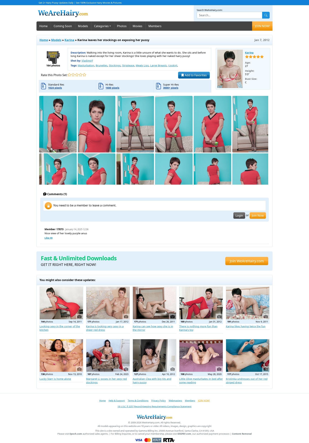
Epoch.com (76, 433)
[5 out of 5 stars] (84, 74)
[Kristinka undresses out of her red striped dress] (247, 355)
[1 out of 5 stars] (69, 74)
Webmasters (175, 400)
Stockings (115, 65)
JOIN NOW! (262, 26)
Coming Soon (63, 26)
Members (154, 26)
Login (239, 215)
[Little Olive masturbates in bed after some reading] (201, 355)
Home (43, 26)
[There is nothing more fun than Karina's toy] (201, 303)
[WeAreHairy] (154, 417)
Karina (69, 40)
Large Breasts (158, 65)
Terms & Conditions (138, 400)
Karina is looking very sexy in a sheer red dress (105, 328)
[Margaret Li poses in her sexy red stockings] (108, 355)
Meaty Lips (142, 65)
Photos (122, 26)
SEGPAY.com (184, 433)
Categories (101, 26)
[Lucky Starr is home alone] (61, 355)
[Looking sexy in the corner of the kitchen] (61, 303)
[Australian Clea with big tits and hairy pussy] (154, 355)
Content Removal (242, 433)
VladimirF (87, 60)
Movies (137, 26)
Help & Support (117, 400)
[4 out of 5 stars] (80, 74)
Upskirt (172, 65)
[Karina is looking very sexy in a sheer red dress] (108, 303)
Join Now (258, 215)
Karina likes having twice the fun (245, 326)
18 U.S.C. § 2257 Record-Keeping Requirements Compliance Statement (154, 406)
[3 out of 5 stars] (77, 74)
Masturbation (86, 65)
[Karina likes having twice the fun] (247, 303)
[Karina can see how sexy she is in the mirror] (154, 303)
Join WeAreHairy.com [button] (247, 261)
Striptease (128, 65)
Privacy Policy (158, 400)
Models (83, 26)
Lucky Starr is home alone (55, 379)
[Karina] (230, 69)
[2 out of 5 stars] (73, 74)
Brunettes (101, 65)
